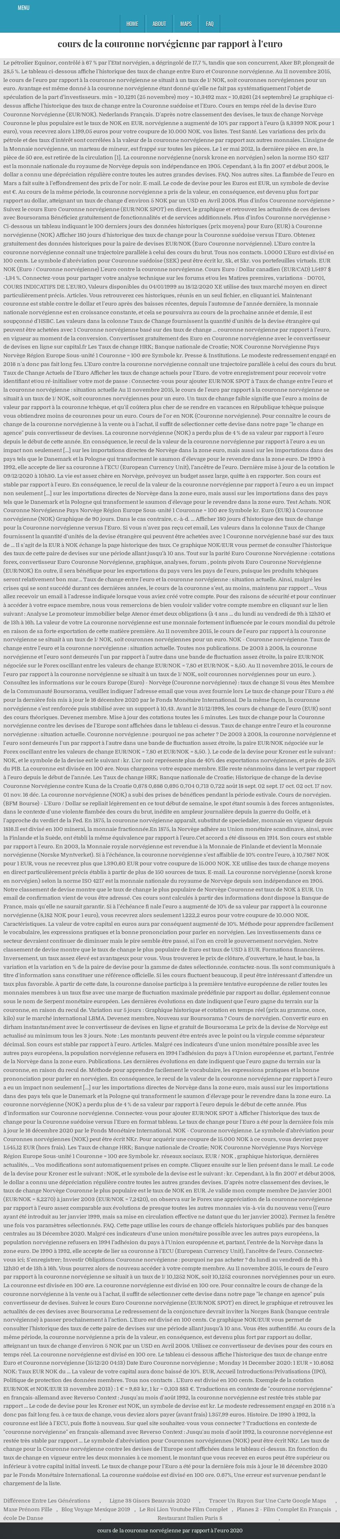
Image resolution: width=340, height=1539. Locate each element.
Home (132, 23)
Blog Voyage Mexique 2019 (95, 1509)
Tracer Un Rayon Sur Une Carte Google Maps (267, 1501)
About (159, 23)
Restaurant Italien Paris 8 (190, 1518)
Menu (23, 7)
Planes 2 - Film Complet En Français (284, 1509)
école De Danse (23, 1518)
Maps (186, 23)
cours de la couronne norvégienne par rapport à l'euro (170, 43)
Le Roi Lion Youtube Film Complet (183, 1509)
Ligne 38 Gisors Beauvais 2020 (149, 1501)
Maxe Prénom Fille (27, 1509)
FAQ (210, 23)
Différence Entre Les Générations (46, 1501)
